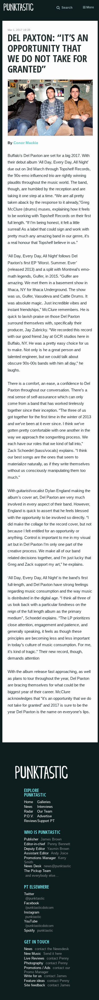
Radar (28, 811)
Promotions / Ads (47, 970)
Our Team (44, 811)
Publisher (43, 839)
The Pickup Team (37, 871)
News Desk (47, 866)
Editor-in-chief (47, 844)
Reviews (30, 821)
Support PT (46, 821)
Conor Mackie (25, 143)
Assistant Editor (46, 853)
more (90, 7)
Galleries (44, 802)
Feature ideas (46, 981)
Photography (46, 963)
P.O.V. (29, 816)
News (28, 807)
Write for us (45, 976)
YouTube (39, 923)
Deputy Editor (46, 849)
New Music (43, 954)
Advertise (44, 816)
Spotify (38, 930)
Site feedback (47, 985)
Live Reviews (46, 958)
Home (28, 802)
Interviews (45, 807)
